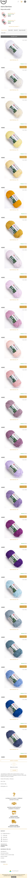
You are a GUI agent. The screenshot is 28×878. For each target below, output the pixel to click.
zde (22, 875)
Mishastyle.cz (5, 839)
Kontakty (2, 858)
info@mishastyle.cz (6, 833)
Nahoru (14, 770)
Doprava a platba (4, 856)
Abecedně (3, 33)
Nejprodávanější (22, 30)
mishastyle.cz (5, 841)
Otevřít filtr (14, 36)
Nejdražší (16, 30)
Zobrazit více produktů (13, 26)
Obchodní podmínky (4, 853)
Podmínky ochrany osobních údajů (7, 854)
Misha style (5, 864)
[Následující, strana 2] (14, 764)
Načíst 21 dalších (14, 760)
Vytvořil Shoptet (15, 871)
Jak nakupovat (3, 851)
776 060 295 (5, 835)
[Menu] (25, 1)
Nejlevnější (10, 30)
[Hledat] (18, 1)
